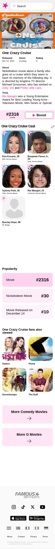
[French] (27, 528)
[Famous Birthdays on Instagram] (12, 507)
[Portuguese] (18, 528)
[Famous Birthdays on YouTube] (41, 507)
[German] (46, 528)
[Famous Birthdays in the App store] (18, 518)
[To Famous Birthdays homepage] (5, 6)
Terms (45, 537)
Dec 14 (5, 61)
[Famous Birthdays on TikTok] (21, 507)
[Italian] (37, 528)
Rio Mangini (9, 96)
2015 (12, 61)
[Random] (50, 15)
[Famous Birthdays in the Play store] (37, 518)
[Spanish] (9, 528)
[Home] (27, 495)
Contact (21, 537)
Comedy (23, 61)
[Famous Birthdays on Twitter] (31, 507)
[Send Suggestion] (53, 127)
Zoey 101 (8, 87)
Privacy (33, 537)
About (9, 537)
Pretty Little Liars (30, 87)
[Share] (5, 16)
